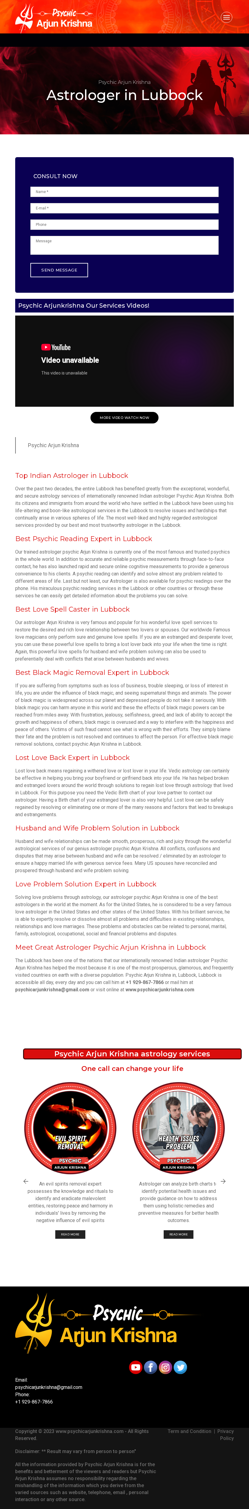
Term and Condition (189, 1431)
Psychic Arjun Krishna (53, 445)
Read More (70, 1234)
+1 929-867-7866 (145, 982)
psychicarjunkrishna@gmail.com (52, 990)
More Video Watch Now (124, 418)
